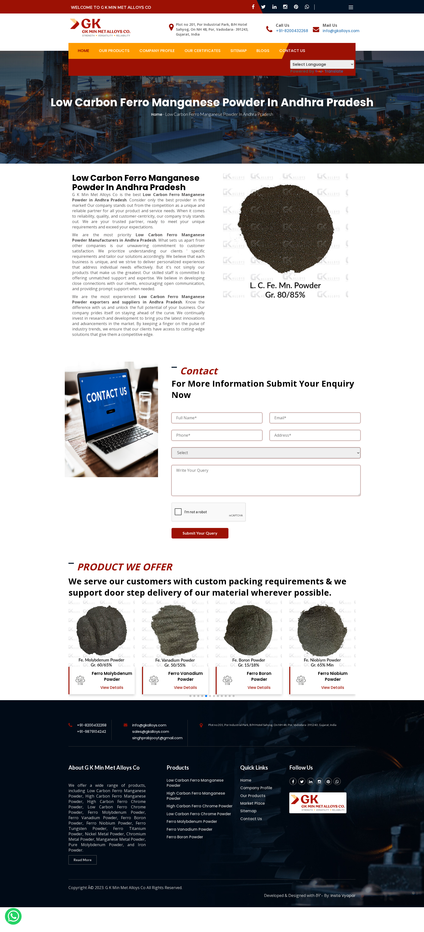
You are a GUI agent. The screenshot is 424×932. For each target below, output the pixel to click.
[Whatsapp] (13, 916)
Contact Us (292, 50)
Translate (333, 71)
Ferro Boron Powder (259, 676)
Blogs (262, 50)
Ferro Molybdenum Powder (112, 676)
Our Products (114, 50)
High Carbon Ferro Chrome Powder (200, 806)
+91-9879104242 (91, 731)
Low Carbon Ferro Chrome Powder (199, 813)
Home (83, 50)
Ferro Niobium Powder (333, 676)
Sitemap (238, 50)
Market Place (252, 803)
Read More (83, 860)
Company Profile (157, 50)
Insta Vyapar (343, 895)
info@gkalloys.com (341, 30)
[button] (190, 696)
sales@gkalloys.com (150, 731)
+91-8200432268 (292, 30)
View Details (111, 687)
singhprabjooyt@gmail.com (157, 737)
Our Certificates (203, 50)
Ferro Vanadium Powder (185, 676)
